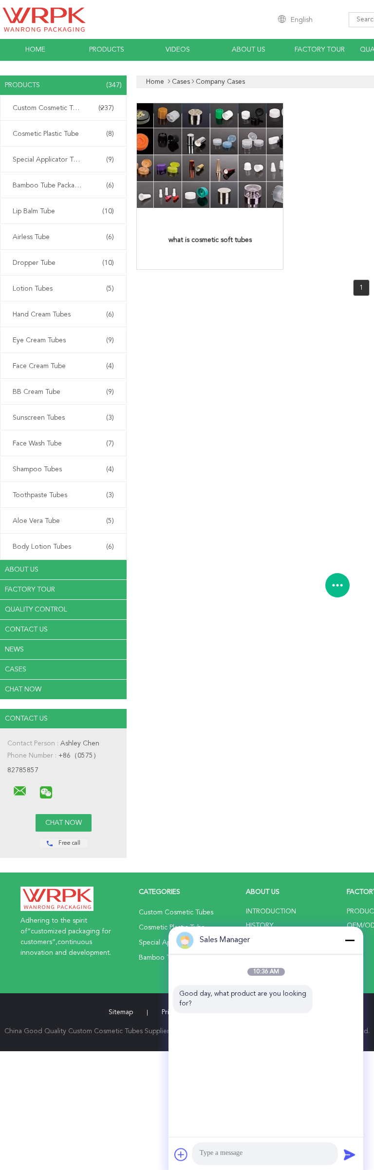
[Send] (349, 1154)
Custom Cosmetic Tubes (63, 108)
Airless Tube (63, 237)
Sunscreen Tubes (63, 417)
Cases (15, 669)
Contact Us (26, 629)
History (259, 925)
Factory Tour (320, 49)
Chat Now (23, 689)
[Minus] (349, 940)
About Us (248, 49)
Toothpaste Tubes (63, 495)
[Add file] (181, 1154)
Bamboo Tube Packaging (63, 185)
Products (106, 49)
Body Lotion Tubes (63, 546)
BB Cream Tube (63, 392)
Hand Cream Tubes (63, 314)
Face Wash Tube (63, 443)
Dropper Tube (63, 263)
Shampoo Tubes (63, 469)
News (14, 649)
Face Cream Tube (63, 366)
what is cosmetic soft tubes (210, 240)
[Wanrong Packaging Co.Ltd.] (20, 791)
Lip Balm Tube (63, 211)
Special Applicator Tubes (63, 159)
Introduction (271, 911)
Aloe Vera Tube (63, 521)
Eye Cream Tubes (63, 340)
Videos (178, 49)
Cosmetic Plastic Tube (63, 133)
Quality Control (36, 609)
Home (35, 49)
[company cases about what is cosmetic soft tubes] (210, 206)
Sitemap (121, 1012)
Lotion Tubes (63, 288)
